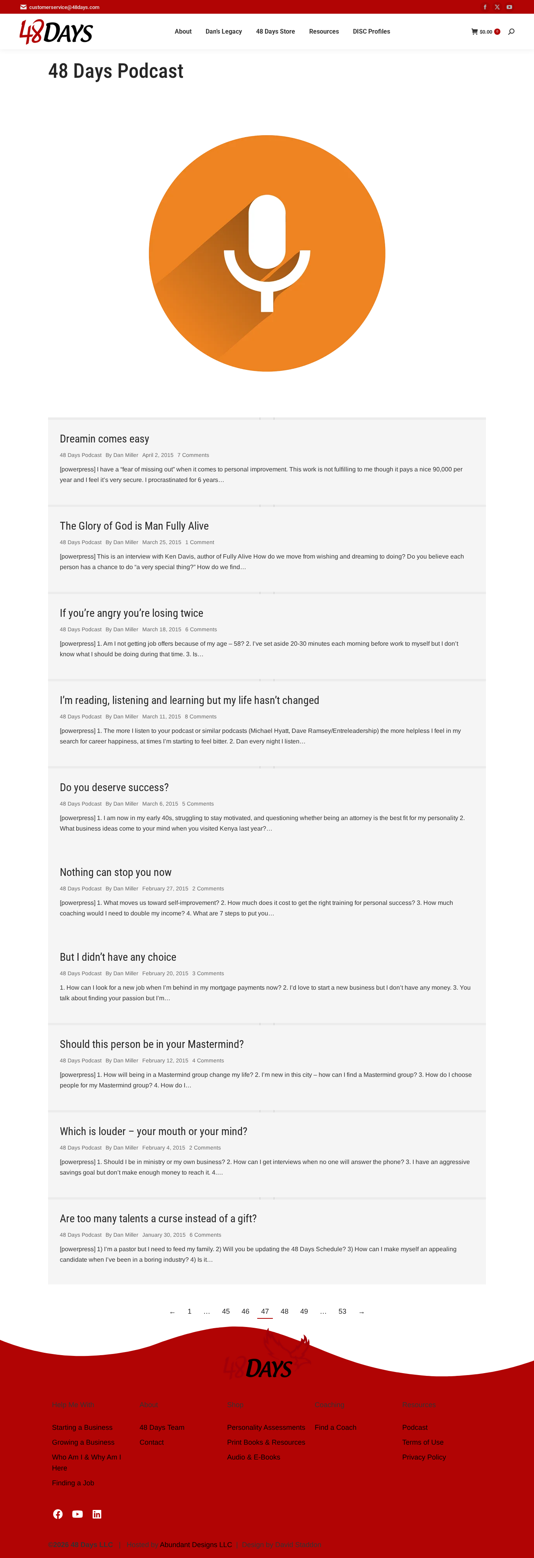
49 (304, 1311)
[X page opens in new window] (497, 7)
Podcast (415, 1427)
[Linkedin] (97, 1514)
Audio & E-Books (253, 1457)
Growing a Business (83, 1442)
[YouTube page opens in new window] (509, 7)
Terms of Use (423, 1442)
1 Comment (199, 542)
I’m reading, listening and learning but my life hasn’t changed (189, 700)
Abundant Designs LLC (196, 1545)
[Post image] (267, 418)
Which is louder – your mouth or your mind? (153, 1131)
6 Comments (201, 629)
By (122, 455)
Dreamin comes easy (104, 438)
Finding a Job (73, 1483)
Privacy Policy (424, 1457)
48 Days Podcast (81, 455)
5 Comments (198, 803)
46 (245, 1311)
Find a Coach (336, 1427)
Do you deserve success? (114, 787)
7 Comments (193, 455)
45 (226, 1311)
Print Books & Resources (266, 1442)
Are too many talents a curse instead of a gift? (158, 1218)
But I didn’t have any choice (118, 957)
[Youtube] (77, 1514)
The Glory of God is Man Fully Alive (134, 525)
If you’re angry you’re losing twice (131, 613)
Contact (152, 1442)
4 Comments (208, 1060)
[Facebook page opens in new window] (485, 7)
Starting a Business (82, 1427)
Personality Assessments (266, 1427)
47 (265, 1311)
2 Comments (208, 888)
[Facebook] (58, 1514)
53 (342, 1311)
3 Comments (208, 973)
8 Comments (201, 716)
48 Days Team (162, 1427)
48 (285, 1311)
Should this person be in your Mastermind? (152, 1044)
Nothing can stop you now (116, 872)
